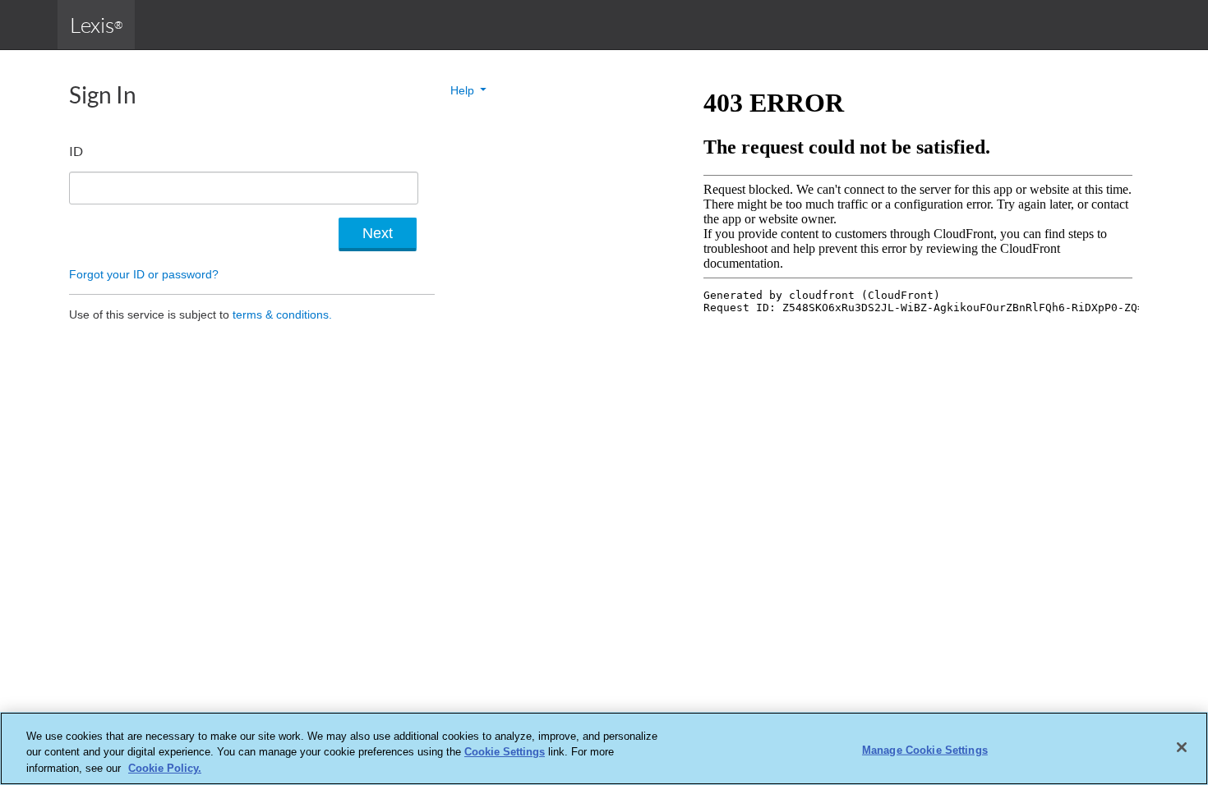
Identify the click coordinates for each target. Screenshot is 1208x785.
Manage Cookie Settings (925, 749)
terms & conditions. (282, 314)
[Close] (1182, 747)
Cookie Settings (504, 752)
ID (76, 150)
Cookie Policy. (164, 768)
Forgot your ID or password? (144, 274)
